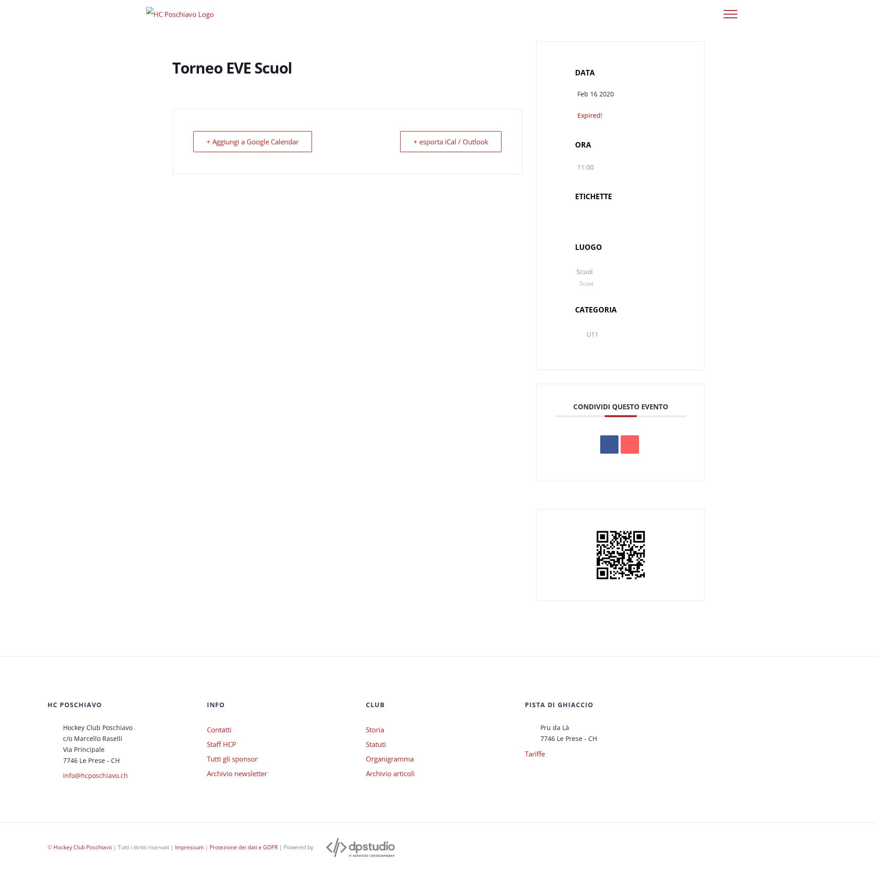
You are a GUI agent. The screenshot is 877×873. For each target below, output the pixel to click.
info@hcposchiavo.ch (95, 775)
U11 (592, 334)
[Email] (630, 444)
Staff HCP (221, 744)
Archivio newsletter (237, 773)
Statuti (376, 744)
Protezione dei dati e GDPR (244, 847)
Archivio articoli (390, 773)
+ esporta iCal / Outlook (450, 141)
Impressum (189, 847)
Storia (375, 729)
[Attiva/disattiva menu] (730, 14)
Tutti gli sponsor (232, 758)
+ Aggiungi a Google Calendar (252, 141)
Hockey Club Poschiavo (82, 847)
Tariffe (535, 753)
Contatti (219, 729)
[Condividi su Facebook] (609, 444)
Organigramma (390, 758)
